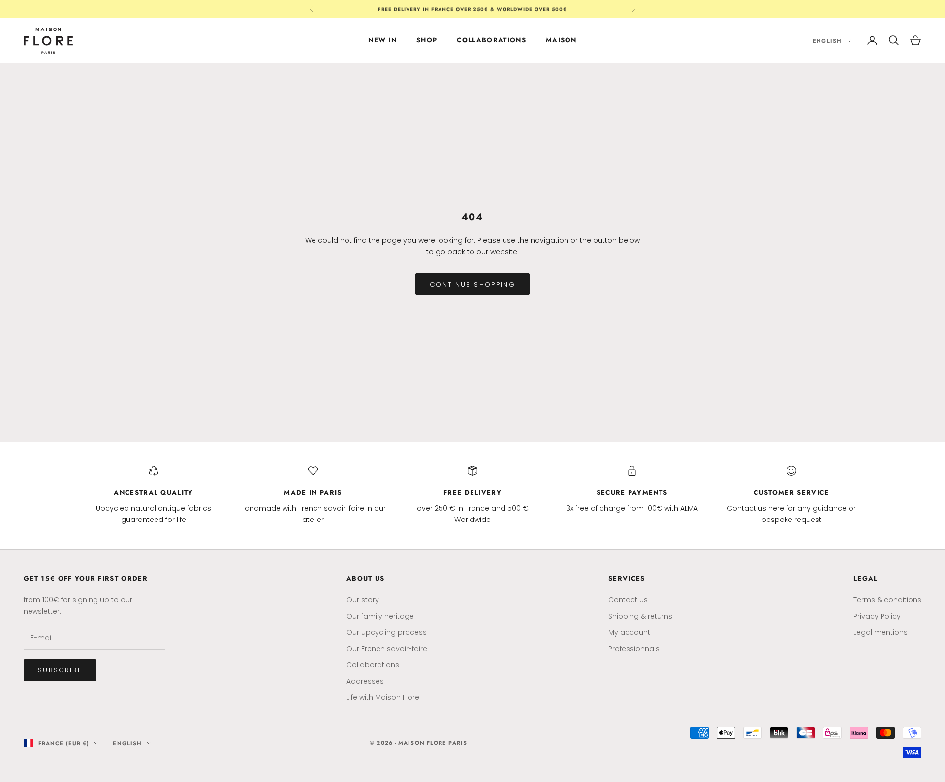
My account (629, 632)
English (827, 40)
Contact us (628, 600)
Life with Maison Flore (382, 697)
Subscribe (60, 670)
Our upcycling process (386, 632)
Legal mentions (880, 632)
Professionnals (634, 648)
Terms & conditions (887, 600)
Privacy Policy (877, 616)
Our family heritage (380, 616)
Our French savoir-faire (386, 648)
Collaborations (491, 40)
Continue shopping (472, 284)
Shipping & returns (640, 616)
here (776, 508)
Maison (561, 40)
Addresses (365, 681)
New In (382, 40)
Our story (362, 600)
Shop (426, 40)
